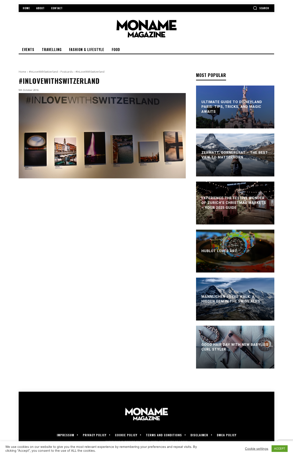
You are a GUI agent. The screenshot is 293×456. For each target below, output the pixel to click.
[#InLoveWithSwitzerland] (102, 135)
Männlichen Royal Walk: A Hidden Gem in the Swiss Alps (230, 299)
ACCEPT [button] (279, 448)
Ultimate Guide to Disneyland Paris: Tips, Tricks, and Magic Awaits (231, 107)
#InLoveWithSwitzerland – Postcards (51, 72)
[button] (261, 8)
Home (22, 72)
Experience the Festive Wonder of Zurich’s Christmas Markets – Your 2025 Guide (233, 203)
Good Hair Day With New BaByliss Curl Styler (234, 347)
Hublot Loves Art (219, 251)
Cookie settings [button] (256, 449)
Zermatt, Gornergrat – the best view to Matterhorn (234, 154)
